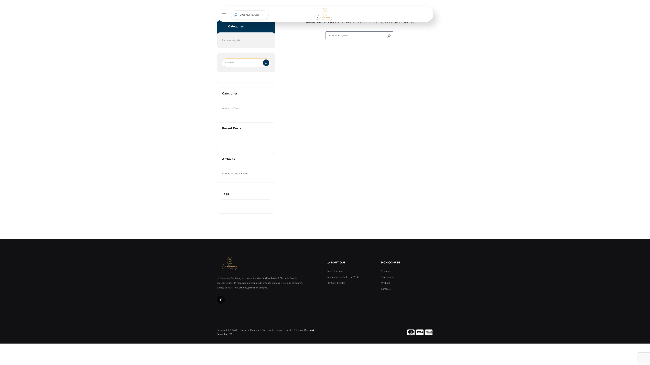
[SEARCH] (235, 15)
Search (266, 62)
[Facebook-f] (221, 300)
